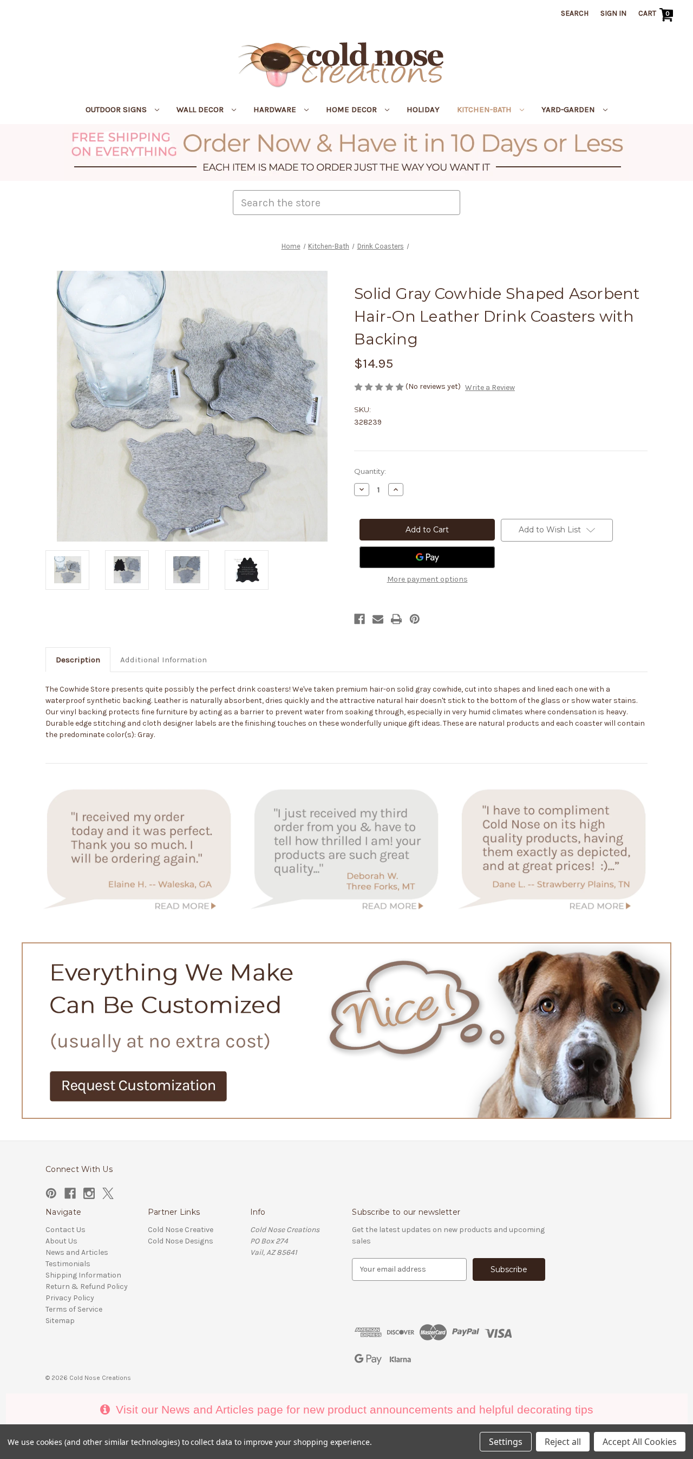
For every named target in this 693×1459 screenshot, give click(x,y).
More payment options (427, 579)
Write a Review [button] (490, 387)
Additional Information (163, 660)
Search (575, 13)
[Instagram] (89, 1193)
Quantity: (370, 471)
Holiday (423, 109)
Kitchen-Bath (485, 109)
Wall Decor (201, 109)
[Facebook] (359, 619)
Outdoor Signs (117, 109)
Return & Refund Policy (86, 1286)
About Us (61, 1241)
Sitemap (60, 1320)
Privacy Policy (69, 1297)
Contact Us (65, 1229)
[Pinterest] (414, 619)
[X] (108, 1193)
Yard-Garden (569, 109)
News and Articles (76, 1252)
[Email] (377, 619)
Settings (505, 1442)
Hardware (275, 109)
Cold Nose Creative (180, 1229)
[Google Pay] (427, 557)
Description (78, 660)
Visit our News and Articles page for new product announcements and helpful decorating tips (353, 1409)
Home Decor (352, 109)
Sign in (613, 13)
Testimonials (67, 1263)
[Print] (396, 619)
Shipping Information (83, 1275)
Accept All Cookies (640, 1442)
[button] (347, 152)
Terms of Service (73, 1309)
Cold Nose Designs (180, 1241)
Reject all (563, 1442)
